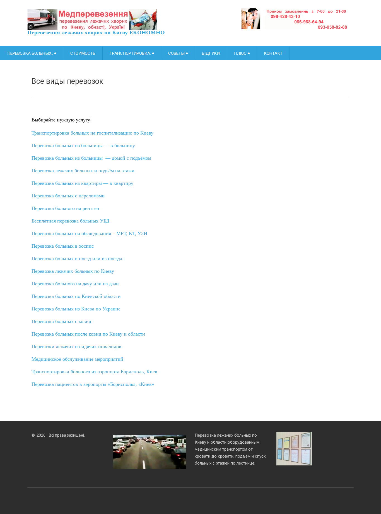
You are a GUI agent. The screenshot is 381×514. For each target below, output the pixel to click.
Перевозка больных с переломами (68, 196)
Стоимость (82, 53)
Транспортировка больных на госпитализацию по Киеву (92, 133)
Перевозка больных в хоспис (63, 246)
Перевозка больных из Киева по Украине (76, 309)
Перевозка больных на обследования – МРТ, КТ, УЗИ (89, 233)
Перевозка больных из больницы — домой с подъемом (91, 158)
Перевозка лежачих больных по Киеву (73, 271)
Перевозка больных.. (30, 53)
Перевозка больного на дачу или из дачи (75, 283)
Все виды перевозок (68, 81)
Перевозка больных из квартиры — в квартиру (82, 183)
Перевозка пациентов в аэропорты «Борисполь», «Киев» (93, 384)
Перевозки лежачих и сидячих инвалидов (77, 346)
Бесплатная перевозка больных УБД (70, 221)
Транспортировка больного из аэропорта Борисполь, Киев (94, 371)
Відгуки (211, 53)
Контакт (273, 53)
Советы (176, 53)
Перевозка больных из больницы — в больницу (83, 145)
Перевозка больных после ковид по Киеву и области (88, 334)
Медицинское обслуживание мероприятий (77, 359)
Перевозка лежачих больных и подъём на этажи (83, 170)
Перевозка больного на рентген (65, 208)
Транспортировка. (130, 53)
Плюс (240, 53)
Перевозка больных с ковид (61, 321)
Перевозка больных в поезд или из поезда (77, 258)
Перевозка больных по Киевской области (76, 296)
